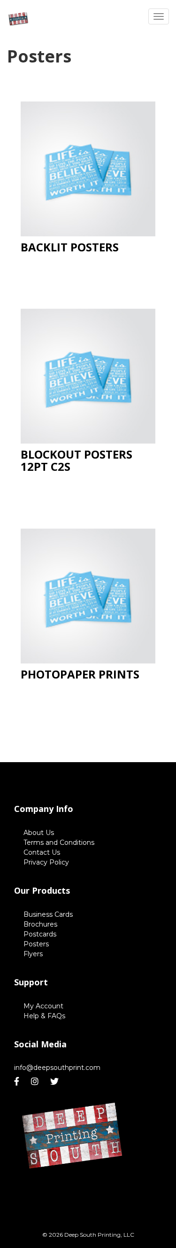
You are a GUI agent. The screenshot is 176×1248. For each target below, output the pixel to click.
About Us (38, 832)
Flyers (33, 954)
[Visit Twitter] (55, 1081)
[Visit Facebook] (18, 1081)
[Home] (74, 1137)
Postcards (39, 934)
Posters (36, 944)
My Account (43, 1006)
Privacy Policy (46, 862)
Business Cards (48, 914)
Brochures (40, 924)
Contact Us (41, 852)
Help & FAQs (44, 1016)
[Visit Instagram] (36, 1081)
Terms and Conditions (58, 842)
